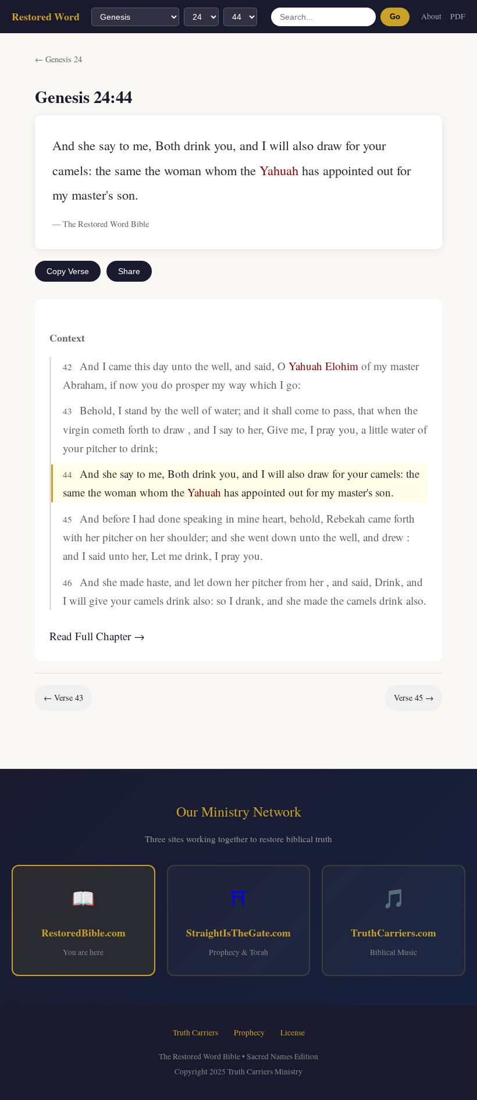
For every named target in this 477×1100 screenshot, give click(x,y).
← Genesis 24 (58, 59)
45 (67, 519)
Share (129, 271)
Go (395, 16)
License (292, 1032)
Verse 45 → (413, 697)
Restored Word (46, 16)
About (431, 16)
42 (67, 366)
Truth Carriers (195, 1032)
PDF (457, 16)
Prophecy (249, 1032)
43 (67, 411)
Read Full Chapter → (97, 636)
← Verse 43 (63, 697)
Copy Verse (68, 271)
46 (67, 582)
